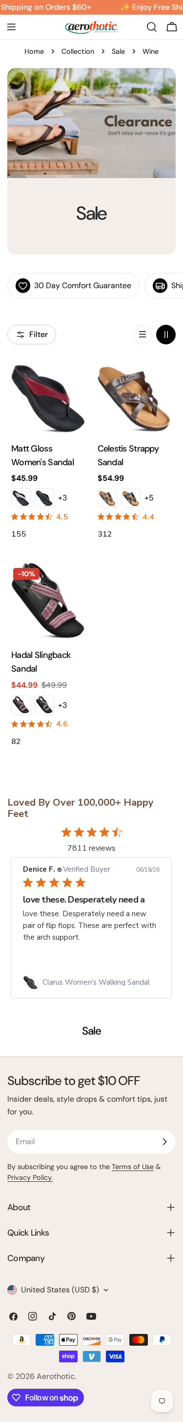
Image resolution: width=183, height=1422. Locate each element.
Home (34, 51)
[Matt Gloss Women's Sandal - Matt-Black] (44, 498)
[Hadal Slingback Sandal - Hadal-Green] (44, 705)
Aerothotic (56, 1376)
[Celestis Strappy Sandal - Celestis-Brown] (107, 498)
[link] (91, 982)
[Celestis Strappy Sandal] (135, 397)
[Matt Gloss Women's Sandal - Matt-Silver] (21, 498)
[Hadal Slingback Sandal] (48, 603)
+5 (149, 498)
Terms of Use (133, 1166)
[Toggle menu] (11, 27)
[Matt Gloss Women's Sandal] (48, 397)
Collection (77, 51)
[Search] (152, 27)
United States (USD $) (60, 1290)
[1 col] (142, 334)
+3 (62, 498)
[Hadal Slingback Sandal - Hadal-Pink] (21, 705)
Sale (118, 51)
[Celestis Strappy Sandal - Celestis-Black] (131, 498)
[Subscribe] (164, 1141)
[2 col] (166, 334)
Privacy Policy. (30, 1177)
